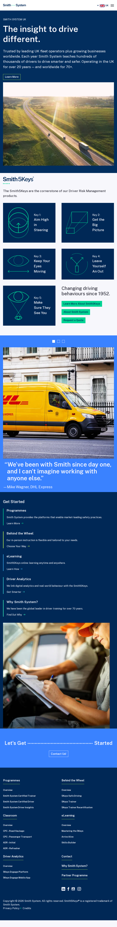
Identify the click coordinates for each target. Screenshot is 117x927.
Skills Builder (69, 849)
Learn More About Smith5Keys (82, 303)
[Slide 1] (53, 341)
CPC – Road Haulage (13, 837)
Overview (7, 797)
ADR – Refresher (11, 855)
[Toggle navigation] (112, 5)
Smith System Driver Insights (18, 814)
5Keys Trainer (69, 808)
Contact (67, 863)
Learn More (12, 76)
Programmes (11, 787)
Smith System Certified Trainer (19, 802)
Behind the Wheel (73, 787)
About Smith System (76, 312)
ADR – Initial (9, 849)
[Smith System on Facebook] (68, 896)
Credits (27, 915)
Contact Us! (58, 760)
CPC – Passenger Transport (17, 843)
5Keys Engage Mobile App (16, 884)
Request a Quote (73, 320)
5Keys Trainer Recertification (77, 814)
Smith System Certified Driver (18, 808)
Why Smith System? (75, 872)
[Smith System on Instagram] (78, 896)
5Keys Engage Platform (15, 878)
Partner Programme (75, 882)
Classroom (10, 822)
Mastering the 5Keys (72, 837)
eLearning (68, 822)
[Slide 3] (63, 341)
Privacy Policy (11, 915)
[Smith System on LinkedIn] (63, 896)
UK (106, 5)
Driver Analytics (13, 863)
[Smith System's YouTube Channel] (73, 896)
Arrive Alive (67, 843)
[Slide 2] (58, 341)
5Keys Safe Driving (72, 802)
